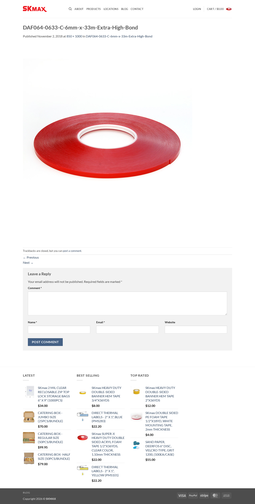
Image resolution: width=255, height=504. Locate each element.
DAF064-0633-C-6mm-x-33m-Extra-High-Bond (119, 36)
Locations (111, 9)
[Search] (70, 9)
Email (100, 322)
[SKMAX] (43, 9)
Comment (35, 288)
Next (28, 262)
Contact (137, 9)
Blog (124, 9)
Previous (31, 257)
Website (170, 322)
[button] (197, 9)
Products (93, 9)
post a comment (72, 250)
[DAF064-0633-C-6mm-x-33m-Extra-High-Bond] (107, 143)
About (79, 9)
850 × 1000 (74, 36)
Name (32, 322)
